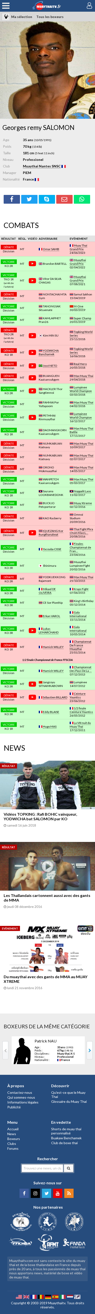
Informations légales (22, 1102)
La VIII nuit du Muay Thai (80, 724)
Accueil (13, 1129)
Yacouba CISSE (52, 549)
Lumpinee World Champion (81, 389)
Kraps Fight (81, 589)
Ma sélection (21, 17)
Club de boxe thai (64, 1143)
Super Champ (82, 318)
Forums (13, 1148)
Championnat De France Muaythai (80, 645)
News (11, 1134)
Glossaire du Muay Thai (69, 1101)
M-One (78, 306)
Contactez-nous (19, 1092)
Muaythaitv (56, 1303)
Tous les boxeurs (50, 17)
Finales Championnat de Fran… (80, 547)
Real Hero (80, 364)
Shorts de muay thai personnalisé (66, 1131)
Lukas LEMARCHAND (48, 630)
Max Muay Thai (83, 376)
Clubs (11, 1143)
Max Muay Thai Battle (81, 430)
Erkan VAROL (51, 616)
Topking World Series (81, 333)
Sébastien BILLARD (55, 697)
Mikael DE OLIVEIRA (47, 590)
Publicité (14, 1107)
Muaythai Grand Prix (78, 261)
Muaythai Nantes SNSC (42, 166)
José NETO (50, 365)
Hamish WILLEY (53, 647)
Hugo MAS (50, 726)
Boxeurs (13, 1139)
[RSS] (69, 1193)
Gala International (78, 614)
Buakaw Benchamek (66, 1138)
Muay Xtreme (83, 503)
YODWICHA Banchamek (49, 352)
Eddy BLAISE (51, 712)
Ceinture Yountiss (78, 695)
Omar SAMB (51, 249)
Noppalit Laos (82, 491)
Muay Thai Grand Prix (78, 247)
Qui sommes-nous (21, 1097)
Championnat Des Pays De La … (81, 669)
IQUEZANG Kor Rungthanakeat (51, 532)
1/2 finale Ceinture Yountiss (81, 710)
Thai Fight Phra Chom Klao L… (81, 531)
